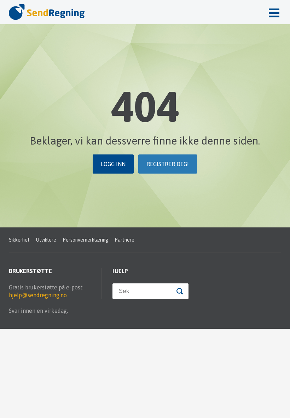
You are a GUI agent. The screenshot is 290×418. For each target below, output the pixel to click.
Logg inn (113, 164)
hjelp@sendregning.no (38, 295)
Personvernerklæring (85, 240)
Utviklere (46, 240)
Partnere (124, 240)
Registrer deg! (167, 164)
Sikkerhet (19, 240)
